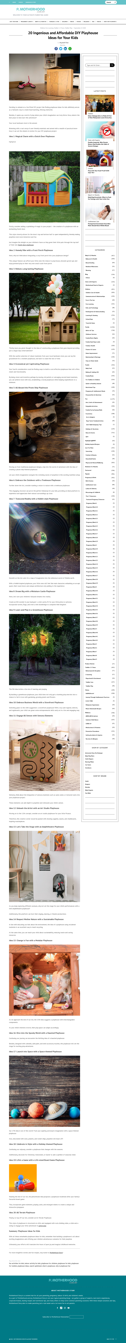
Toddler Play (68, 28)
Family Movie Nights (92, 338)
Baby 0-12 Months (94, 195)
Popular (87, 474)
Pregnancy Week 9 (91, 659)
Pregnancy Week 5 (91, 644)
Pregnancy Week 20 (92, 549)
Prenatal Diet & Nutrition (93, 395)
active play (42, 1226)
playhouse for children (49, 1263)
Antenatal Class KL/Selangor (94, 753)
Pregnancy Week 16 (92, 530)
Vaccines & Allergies (92, 739)
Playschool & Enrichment (93, 678)
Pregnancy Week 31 (92, 594)
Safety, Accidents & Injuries (94, 735)
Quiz (87, 436)
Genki (87, 781)
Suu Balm (88, 793)
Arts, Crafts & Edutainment (94, 402)
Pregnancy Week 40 (92, 632)
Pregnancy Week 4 (91, 629)
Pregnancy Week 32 (92, 598)
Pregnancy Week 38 (92, 621)
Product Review (89, 664)
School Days (89, 319)
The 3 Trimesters (91, 496)
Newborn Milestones (92, 266)
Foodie (87, 365)
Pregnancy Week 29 (92, 583)
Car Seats (88, 765)
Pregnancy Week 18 (92, 537)
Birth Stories (89, 481)
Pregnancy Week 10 (92, 507)
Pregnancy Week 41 (92, 636)
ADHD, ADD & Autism (92, 716)
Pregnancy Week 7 (91, 651)
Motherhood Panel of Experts (94, 285)
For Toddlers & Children (93, 380)
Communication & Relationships (95, 296)
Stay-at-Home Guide (92, 361)
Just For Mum (89, 448)
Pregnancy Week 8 (91, 655)
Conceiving (89, 451)
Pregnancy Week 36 (92, 613)
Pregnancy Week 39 (92, 625)
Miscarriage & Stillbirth (93, 492)
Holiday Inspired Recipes (92, 444)
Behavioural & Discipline (93, 671)
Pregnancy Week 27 (92, 575)
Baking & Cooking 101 (92, 372)
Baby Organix (89, 790)
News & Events (90, 433)
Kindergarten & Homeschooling (95, 311)
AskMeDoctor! (90, 693)
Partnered (88, 470)
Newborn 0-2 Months (91, 467)
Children (42, 28)
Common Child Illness (92, 720)
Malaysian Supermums (92, 705)
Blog (86, 274)
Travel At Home (90, 323)
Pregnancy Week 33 (92, 602)
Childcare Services (91, 334)
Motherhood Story (56, 1253)
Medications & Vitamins (93, 727)
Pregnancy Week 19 (92, 541)
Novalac (87, 787)
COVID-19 (88, 723)
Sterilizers (88, 768)
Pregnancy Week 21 (92, 553)
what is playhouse (48, 1266)
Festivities (89, 414)
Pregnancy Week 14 (92, 522)
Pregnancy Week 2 (91, 545)
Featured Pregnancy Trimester (95, 499)
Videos (21, 2)
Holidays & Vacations (92, 429)
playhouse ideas (23, 1266)
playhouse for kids (64, 1263)
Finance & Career (91, 349)
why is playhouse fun (63, 1266)
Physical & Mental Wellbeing (94, 463)
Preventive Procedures (92, 731)
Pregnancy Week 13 (92, 518)
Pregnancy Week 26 (92, 572)
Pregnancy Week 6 (91, 648)
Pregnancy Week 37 (92, 617)
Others (88, 278)
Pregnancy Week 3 (91, 587)
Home (14, 2)
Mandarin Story (31, 2)
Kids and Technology (92, 308)
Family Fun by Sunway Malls (94, 410)
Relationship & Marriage (93, 357)
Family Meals (90, 376)
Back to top (110, 1339)
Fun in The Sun (90, 300)
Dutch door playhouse (26, 245)
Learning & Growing (92, 315)
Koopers (87, 784)
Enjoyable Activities (92, 406)
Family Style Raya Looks (93, 342)
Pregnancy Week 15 (92, 526)
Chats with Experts (94, 140)
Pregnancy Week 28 (92, 579)
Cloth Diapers (89, 759)
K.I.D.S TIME (89, 701)
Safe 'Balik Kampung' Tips (94, 425)
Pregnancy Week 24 (92, 564)
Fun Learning (49, 28)
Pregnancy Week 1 (91, 503)
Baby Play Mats (89, 756)
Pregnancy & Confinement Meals (95, 391)
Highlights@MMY (90, 440)
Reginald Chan (64, 43)
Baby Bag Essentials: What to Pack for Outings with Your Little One (99, 198)
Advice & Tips (90, 330)
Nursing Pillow (89, 762)
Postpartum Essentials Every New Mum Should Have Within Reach (99, 224)
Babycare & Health (91, 259)
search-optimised (36, 1266)
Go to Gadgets (90, 417)
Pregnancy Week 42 (92, 640)
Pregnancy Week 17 (92, 534)
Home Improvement (91, 353)
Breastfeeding (90, 263)
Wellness (87, 712)
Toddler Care (89, 682)
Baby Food (89, 368)
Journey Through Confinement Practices (97, 697)
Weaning (88, 270)
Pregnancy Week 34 (92, 606)
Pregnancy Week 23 (92, 560)
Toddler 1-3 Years (59, 28)
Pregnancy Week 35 (92, 610)
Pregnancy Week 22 (92, 556)
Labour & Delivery (91, 488)
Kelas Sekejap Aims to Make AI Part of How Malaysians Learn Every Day (100, 117)
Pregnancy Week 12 (92, 515)
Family (87, 327)
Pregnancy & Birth (90, 477)
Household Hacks (91, 459)
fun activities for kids (16, 1263)
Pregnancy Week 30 (92, 591)
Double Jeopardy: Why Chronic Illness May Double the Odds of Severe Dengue (98, 144)
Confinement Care (93, 221)
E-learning (89, 674)
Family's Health (90, 346)
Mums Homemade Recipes (93, 709)
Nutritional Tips (90, 387)
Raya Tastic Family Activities (94, 421)
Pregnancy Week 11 (92, 511)
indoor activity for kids (33, 1263)
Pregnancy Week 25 (92, 568)
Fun (86, 399)
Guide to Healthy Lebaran (93, 383)
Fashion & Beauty (91, 455)
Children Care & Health (93, 292)
